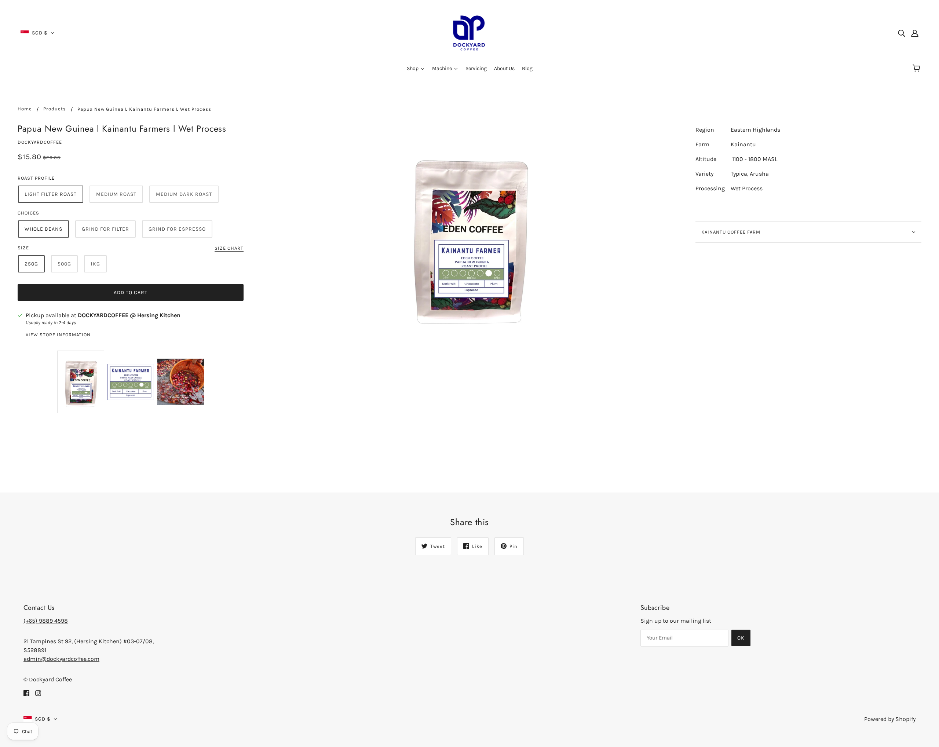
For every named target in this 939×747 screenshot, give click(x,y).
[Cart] (917, 68)
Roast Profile (36, 178)
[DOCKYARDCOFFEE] (470, 32)
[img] (901, 33)
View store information (58, 334)
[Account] (914, 33)
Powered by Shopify (890, 718)
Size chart (229, 248)
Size (23, 247)
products (54, 108)
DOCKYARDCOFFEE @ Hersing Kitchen (129, 315)
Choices (28, 213)
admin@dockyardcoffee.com (61, 658)
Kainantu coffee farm (730, 232)
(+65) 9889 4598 (45, 620)
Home (25, 108)
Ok (741, 638)
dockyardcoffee (40, 142)
